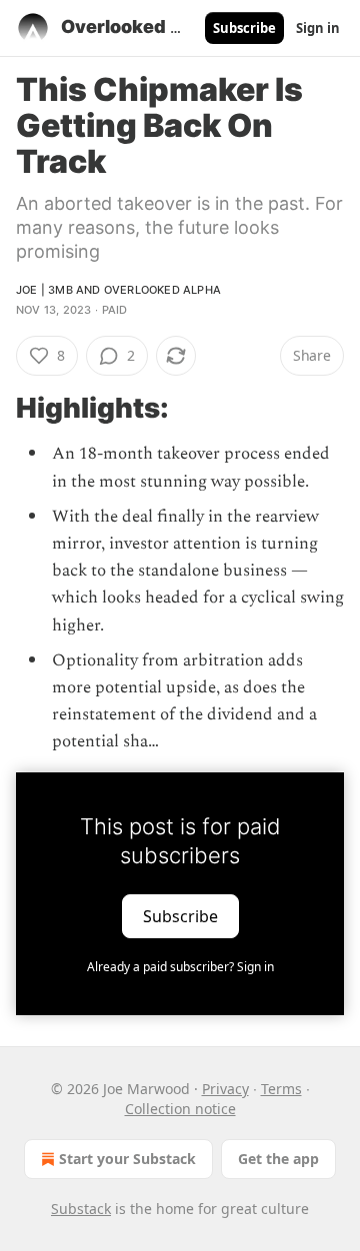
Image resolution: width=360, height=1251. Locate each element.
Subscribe (244, 28)
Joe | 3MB (44, 290)
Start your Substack (127, 1158)
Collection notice (180, 1108)
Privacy (225, 1088)
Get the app (278, 1158)
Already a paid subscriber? (180, 966)
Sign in (318, 28)
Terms (281, 1088)
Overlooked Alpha (162, 290)
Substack (81, 1208)
